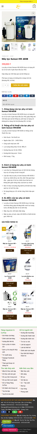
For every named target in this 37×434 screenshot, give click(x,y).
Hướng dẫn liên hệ (8, 341)
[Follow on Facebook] (3, 412)
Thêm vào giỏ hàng (20, 85)
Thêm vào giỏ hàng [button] (27, 252)
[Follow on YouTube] (20, 412)
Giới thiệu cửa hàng (8, 335)
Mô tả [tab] (5, 100)
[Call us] (14, 412)
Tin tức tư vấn (25, 341)
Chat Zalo (7, 421)
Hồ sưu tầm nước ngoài (9, 380)
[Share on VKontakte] (21, 95)
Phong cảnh (24, 392)
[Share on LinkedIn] (26, 95)
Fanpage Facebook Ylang (8, 359)
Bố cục (23, 377)
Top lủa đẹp (6, 391)
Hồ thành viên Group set (10, 388)
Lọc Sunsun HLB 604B (9, 277)
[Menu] (2, 6)
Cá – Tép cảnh (25, 383)
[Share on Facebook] (4, 95)
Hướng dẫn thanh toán (28, 336)
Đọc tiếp (10, 250)
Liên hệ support (26, 344)
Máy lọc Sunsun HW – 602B (10, 310)
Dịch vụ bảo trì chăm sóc (8, 346)
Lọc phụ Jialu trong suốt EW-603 (28, 244)
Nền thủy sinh (25, 371)
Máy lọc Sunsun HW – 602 (10, 244)
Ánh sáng (23, 374)
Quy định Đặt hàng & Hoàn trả (27, 355)
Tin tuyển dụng (7, 355)
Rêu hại (23, 386)
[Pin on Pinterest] (15, 95)
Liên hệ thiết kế (25, 347)
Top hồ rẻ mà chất (8, 394)
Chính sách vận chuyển (28, 350)
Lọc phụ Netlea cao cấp (28, 277)
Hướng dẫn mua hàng (27, 333)
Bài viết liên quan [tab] (8, 104)
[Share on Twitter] (10, 95)
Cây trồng (24, 389)
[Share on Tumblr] (32, 95)
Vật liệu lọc (24, 380)
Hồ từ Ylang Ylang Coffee (7, 384)
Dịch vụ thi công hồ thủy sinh (10, 351)
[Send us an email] (9, 412)
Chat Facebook (8, 426)
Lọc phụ (9, 91)
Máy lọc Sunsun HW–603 (27, 310)
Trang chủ (5, 56)
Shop (11, 56)
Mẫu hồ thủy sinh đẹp (9, 371)
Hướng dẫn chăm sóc (27, 339)
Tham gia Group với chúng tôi (8, 364)
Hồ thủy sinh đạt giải (9, 374)
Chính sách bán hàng (8, 338)
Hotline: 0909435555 (10, 430)
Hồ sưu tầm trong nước (9, 377)
